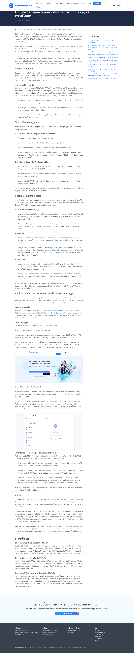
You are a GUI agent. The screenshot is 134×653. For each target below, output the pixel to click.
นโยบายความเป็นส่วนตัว (74, 630)
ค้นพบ (96, 640)
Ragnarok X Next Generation (49, 632)
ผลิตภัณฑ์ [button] (39, 4)
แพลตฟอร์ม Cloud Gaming (21, 634)
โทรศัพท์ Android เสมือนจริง (56, 310)
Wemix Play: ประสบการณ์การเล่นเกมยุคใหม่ (100, 52)
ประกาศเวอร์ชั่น (99, 638)
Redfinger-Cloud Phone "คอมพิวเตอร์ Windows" (26, 632)
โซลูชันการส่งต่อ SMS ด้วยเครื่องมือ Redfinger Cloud (103, 54)
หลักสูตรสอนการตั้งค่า (100, 632)
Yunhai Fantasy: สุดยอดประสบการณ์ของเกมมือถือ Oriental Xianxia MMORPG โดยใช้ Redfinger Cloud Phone (103, 47)
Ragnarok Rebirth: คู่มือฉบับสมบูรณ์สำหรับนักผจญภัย (103, 57)
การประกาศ (98, 636)
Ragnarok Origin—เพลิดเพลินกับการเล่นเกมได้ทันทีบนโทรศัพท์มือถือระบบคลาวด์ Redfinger (103, 75)
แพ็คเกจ (48, 4)
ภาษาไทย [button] (118, 5)
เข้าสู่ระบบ (39, 7)
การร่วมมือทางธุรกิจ (72, 4)
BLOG (83, 4)
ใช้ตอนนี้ (97, 4)
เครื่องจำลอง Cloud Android (21, 630)
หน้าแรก (18, 29)
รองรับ (89, 4)
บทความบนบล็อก (28, 29)
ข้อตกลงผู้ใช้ (71, 632)
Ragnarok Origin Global (48, 634)
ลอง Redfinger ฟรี (67, 613)
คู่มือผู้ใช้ (97, 630)
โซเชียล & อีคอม (58, 4)
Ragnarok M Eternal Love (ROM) (50, 630)
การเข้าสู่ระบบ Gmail (62, 250)
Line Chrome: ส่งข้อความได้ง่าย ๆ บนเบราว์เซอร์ (101, 78)
